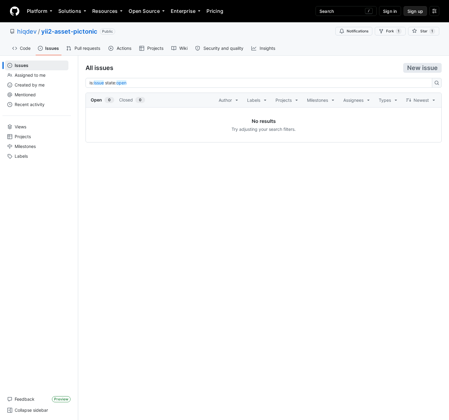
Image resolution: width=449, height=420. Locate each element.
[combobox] (260, 82)
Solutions (69, 11)
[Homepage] (15, 11)
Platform (37, 11)
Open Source (144, 11)
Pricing (214, 11)
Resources (105, 11)
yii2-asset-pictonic (69, 31)
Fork (393, 31)
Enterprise (183, 11)
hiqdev (27, 31)
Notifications (357, 31)
